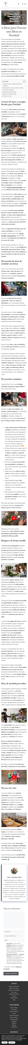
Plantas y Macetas (14, 1011)
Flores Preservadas (14, 1015)
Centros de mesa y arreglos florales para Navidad (12, 84)
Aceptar (4, 1042)
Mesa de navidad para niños (9, 94)
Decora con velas (7, 96)
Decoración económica (8, 90)
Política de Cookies (14, 988)
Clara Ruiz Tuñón (16, 877)
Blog (14, 999)
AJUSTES (19, 1039)
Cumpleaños (14, 1026)
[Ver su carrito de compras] (18, 4)
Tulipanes (14, 1023)
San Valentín (14, 1009)
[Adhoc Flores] (6, 4)
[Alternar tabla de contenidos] (23, 81)
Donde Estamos (14, 997)
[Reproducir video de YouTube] (14, 518)
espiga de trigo (11, 235)
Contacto (14, 996)
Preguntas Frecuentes (14, 994)
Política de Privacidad (14, 986)
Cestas (14, 1013)
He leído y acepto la (12, 968)
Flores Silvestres (14, 1019)
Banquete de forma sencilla (9, 92)
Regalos (14, 1025)
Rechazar (12, 1042)
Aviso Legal (14, 992)
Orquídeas (14, 1021)
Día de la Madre (14, 1007)
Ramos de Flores (14, 1017)
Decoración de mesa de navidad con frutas (13, 87)
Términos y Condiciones (14, 990)
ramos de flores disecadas (14, 187)
